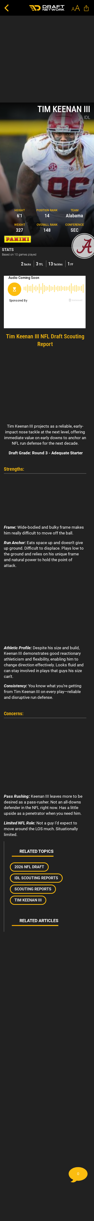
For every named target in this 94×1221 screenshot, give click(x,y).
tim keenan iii (28, 900)
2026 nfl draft (29, 867)
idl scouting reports (36, 878)
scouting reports (32, 889)
